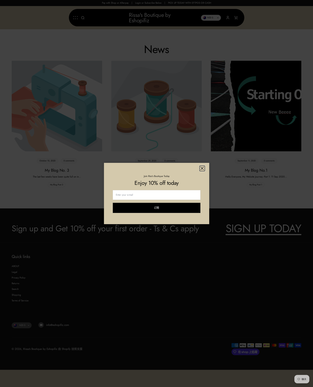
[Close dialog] (202, 168)
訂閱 (156, 209)
